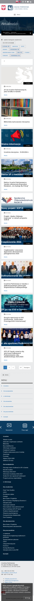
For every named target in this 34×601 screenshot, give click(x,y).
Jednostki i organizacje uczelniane (13, 442)
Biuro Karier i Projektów (10, 498)
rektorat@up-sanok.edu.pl (9, 572)
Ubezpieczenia (7, 502)
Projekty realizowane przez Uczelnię (13, 452)
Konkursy (5, 55)
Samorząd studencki (9, 505)
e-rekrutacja (6, 396)
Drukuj (6, 375)
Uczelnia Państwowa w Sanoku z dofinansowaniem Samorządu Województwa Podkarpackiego (16, 285)
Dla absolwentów (8, 406)
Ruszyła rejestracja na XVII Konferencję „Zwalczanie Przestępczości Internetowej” (15, 319)
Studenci (27, 52)
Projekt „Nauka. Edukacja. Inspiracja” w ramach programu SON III (15, 218)
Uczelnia (5, 46)
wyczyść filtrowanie (8, 43)
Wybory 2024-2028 (8, 458)
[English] (19, 2)
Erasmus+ (6, 546)
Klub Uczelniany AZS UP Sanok (12, 509)
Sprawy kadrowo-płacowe (10, 539)
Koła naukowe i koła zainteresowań (13, 507)
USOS (5, 492)
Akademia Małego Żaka (8, 52)
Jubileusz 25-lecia (8, 460)
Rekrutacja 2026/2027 (9, 472)
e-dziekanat (6, 533)
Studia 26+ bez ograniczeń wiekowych (14, 476)
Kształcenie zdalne (8, 494)
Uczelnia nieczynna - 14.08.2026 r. (16, 152)
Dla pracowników (8, 411)
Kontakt (5, 416)
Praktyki (5, 496)
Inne (19, 52)
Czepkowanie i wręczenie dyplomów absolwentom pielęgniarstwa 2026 (13, 251)
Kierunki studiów (8, 470)
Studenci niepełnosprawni (10, 511)
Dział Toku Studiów (8, 490)
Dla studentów (7, 401)
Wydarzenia (13, 49)
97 (21, 367)
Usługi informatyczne (9, 544)
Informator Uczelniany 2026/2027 (13, 474)
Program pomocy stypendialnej (12, 478)
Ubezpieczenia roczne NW (10, 550)
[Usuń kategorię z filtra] (8, 46)
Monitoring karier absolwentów (12, 526)
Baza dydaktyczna (8, 446)
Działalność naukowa (9, 450)
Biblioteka (6, 444)
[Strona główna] (17, 10)
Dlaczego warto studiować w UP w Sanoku (15, 467)
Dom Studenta (7, 517)
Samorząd (15, 46)
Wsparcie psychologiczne (10, 513)
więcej (5, 95)
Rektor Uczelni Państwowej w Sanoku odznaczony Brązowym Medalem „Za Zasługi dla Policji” (16, 184)
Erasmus (5, 49)
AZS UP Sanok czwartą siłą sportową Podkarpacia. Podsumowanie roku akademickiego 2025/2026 (14, 354)
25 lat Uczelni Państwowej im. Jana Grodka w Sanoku (15, 90)
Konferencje (14, 55)
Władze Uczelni (7, 439)
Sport (22, 46)
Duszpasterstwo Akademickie (11, 515)
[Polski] (17, 2)
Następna (27, 367)
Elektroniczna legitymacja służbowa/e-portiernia (14, 536)
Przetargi (5, 456)
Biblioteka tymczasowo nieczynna (17, 122)
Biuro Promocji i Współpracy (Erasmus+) (14, 500)
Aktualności (9, 24)
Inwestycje (6, 454)
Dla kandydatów (8, 391)
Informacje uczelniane (9, 448)
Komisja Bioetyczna (8, 548)
